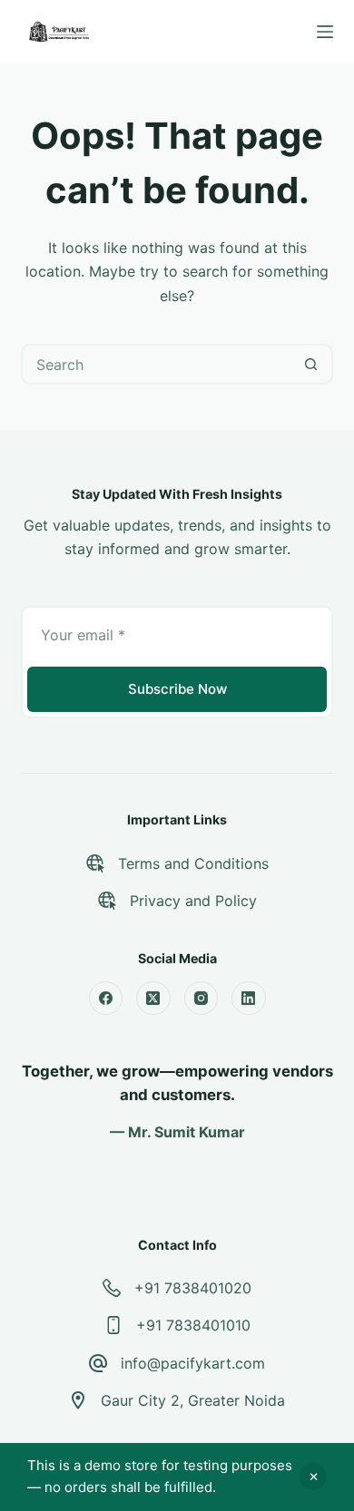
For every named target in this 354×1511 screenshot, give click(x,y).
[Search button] (310, 364)
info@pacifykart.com (193, 1363)
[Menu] (325, 32)
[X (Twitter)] (153, 998)
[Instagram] (201, 998)
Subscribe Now (177, 688)
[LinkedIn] (248, 998)
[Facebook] (106, 998)
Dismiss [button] (313, 1476)
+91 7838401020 (192, 1288)
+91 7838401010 (193, 1325)
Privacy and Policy (193, 901)
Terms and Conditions (193, 863)
